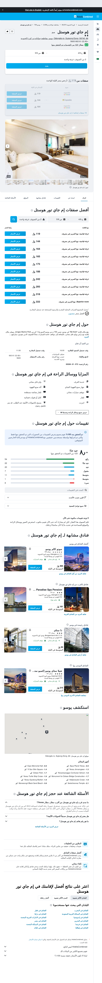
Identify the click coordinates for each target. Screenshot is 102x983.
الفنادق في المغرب (81, 910)
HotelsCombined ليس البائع (75, 946)
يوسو (38, 25)
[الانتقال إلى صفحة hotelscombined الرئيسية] (83, 16)
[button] (2, 10)
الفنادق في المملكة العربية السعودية (75, 914)
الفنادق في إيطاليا (82, 927)
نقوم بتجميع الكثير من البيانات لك (73, 951)
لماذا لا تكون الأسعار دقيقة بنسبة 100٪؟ (71, 955)
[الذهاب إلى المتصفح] (98, 44)
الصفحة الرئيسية (83, 25)
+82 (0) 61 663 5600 (79, 41)
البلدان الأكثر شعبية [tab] (80, 898)
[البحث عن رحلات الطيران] (98, 24)
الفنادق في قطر (40, 910)
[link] (72, 573)
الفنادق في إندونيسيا (81, 917)
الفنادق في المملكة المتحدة (36, 924)
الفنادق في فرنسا (82, 924)
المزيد (86, 337)
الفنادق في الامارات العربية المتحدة (33, 917)
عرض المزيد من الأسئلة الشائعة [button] (46, 826)
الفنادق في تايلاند (40, 927)
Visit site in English (33, 10)
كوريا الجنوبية (71, 25)
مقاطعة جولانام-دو (53, 25)
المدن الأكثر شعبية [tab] (60, 898)
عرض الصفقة (35, 567)
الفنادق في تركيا (40, 914)
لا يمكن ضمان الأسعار (35, 939)
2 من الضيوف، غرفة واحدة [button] (75, 59)
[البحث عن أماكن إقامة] (98, 29)
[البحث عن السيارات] (98, 34)
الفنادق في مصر (40, 921)
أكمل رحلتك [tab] (44, 898)
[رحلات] (98, 51)
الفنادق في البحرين (81, 921)
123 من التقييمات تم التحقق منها (64, 44)
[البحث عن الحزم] (98, 39)
